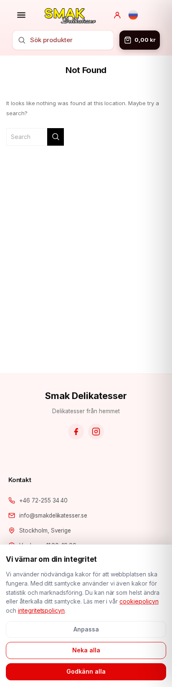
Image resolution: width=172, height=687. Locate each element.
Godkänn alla (86, 671)
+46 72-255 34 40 (43, 500)
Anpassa (86, 629)
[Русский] (133, 15)
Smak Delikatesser (85, 395)
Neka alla (86, 650)
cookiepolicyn (139, 601)
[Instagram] (96, 431)
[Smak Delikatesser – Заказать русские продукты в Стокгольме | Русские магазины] (70, 15)
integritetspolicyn (41, 610)
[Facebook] (76, 431)
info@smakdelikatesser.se (53, 515)
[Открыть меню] (21, 15)
